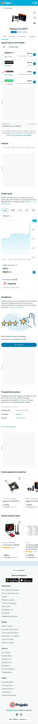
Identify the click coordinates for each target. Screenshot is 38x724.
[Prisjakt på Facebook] (17, 714)
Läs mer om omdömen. (16, 307)
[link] (12, 492)
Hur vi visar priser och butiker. (22, 135)
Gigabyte (19, 414)
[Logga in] (35, 3)
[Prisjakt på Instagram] (21, 714)
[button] (34, 12)
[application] (19, 240)
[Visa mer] (3, 55)
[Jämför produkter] (34, 23)
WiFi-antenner (8, 8)
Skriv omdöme (22, 32)
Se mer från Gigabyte (8, 427)
